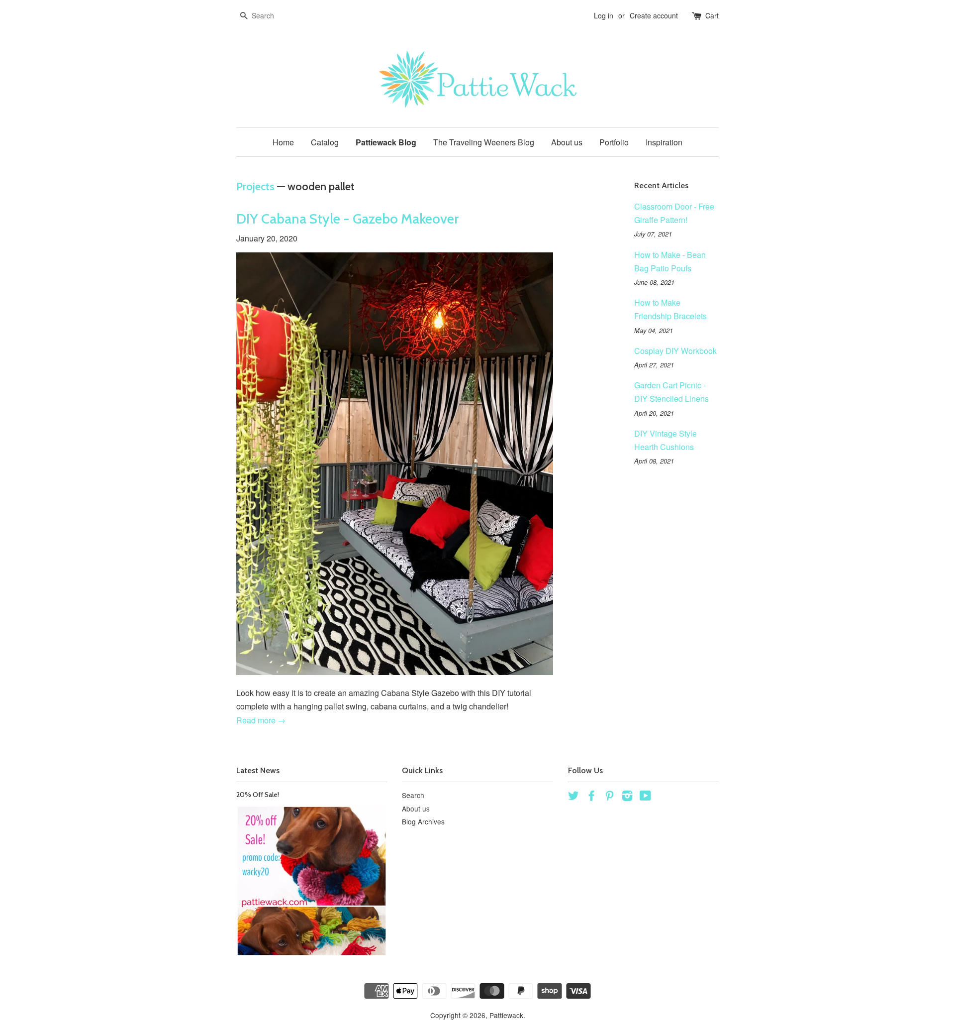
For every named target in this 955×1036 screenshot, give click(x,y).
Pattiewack (506, 1015)
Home (283, 142)
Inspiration (664, 142)
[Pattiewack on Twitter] (573, 797)
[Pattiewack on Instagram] (627, 797)
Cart (712, 15)
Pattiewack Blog (386, 142)
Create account (654, 15)
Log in (603, 15)
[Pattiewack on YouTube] (645, 797)
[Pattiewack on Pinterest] (609, 797)
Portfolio (614, 142)
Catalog (325, 142)
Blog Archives (423, 821)
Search (413, 795)
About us (566, 142)
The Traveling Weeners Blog (483, 142)
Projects (255, 186)
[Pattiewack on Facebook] (591, 797)
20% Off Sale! (257, 795)
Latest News (258, 770)
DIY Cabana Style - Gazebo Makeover (347, 218)
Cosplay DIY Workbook (675, 350)
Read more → (261, 720)
